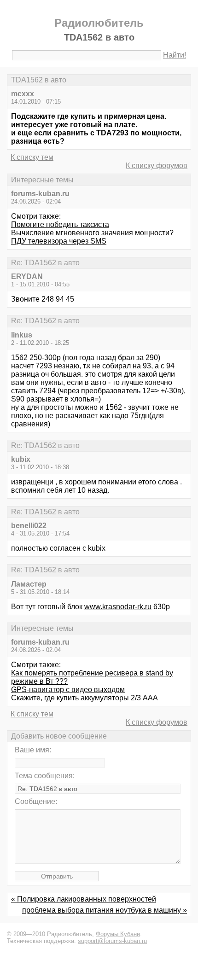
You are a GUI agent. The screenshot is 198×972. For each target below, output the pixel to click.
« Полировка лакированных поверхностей (83, 899)
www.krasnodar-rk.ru (117, 607)
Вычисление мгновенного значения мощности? (92, 233)
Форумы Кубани (118, 934)
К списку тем (32, 157)
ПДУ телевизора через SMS (58, 241)
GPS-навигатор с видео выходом (68, 689)
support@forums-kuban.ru (112, 940)
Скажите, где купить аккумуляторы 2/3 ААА (84, 698)
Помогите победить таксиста (60, 224)
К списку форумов (156, 165)
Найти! (174, 55)
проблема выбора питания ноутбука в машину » (104, 910)
